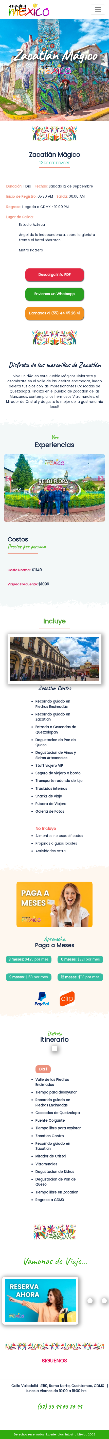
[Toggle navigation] (98, 10)
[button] (8, 478)
